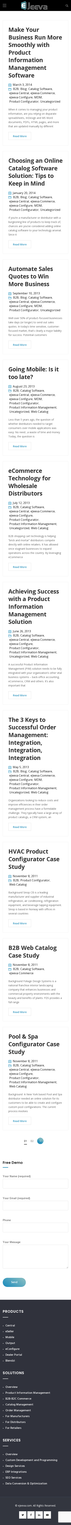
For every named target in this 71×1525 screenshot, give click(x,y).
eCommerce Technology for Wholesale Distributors (29, 482)
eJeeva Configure (21, 97)
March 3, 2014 (22, 85)
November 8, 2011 (25, 876)
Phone (7, 1220)
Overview (11, 1387)
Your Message (11, 1242)
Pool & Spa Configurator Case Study (34, 1043)
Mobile (9, 1337)
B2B (16, 89)
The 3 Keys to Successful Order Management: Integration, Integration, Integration (32, 739)
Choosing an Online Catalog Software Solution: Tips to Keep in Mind (35, 172)
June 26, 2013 (22, 631)
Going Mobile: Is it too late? (33, 373)
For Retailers (13, 1428)
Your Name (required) (17, 1176)
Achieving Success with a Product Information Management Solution (33, 606)
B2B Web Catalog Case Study (32, 951)
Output (10, 1343)
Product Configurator (24, 101)
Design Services (15, 1466)
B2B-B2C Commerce (18, 1398)
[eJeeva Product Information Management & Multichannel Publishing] (34, 5)
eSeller (9, 1331)
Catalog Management (19, 1404)
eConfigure (12, 1349)
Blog (23, 89)
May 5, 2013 (21, 767)
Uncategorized (50, 101)
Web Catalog (39, 412)
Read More (20, 136)
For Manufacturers (17, 1416)
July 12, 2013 (21, 503)
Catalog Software (40, 89)
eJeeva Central (19, 93)
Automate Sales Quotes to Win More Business (30, 276)
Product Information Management (32, 407)
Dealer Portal (13, 1355)
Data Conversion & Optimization (26, 1483)
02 (32, 1141)
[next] (40, 1141)
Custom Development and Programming (31, 1460)
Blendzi (10, 1360)
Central (10, 1325)
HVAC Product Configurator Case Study (34, 858)
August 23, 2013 (24, 386)
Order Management (18, 1410)
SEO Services (13, 1477)
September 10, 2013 (26, 293)
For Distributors (15, 1422)
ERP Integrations (16, 1472)
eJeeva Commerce (43, 93)
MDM (38, 97)
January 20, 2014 (24, 193)
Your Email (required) (16, 1198)
